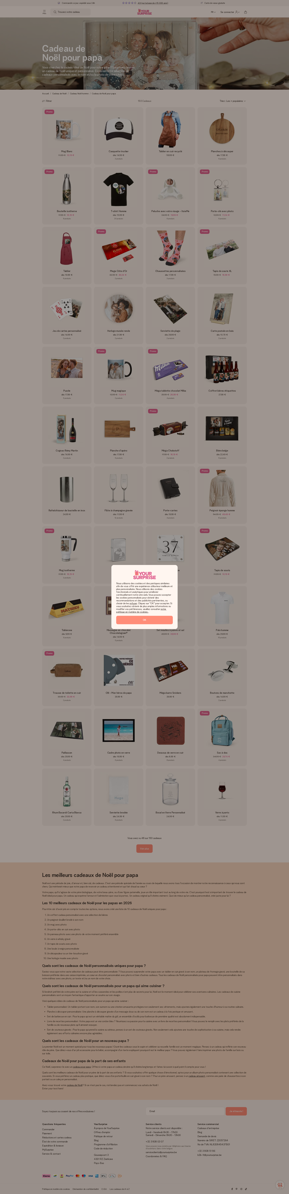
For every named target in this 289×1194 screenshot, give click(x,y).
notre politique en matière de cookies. (141, 610)
